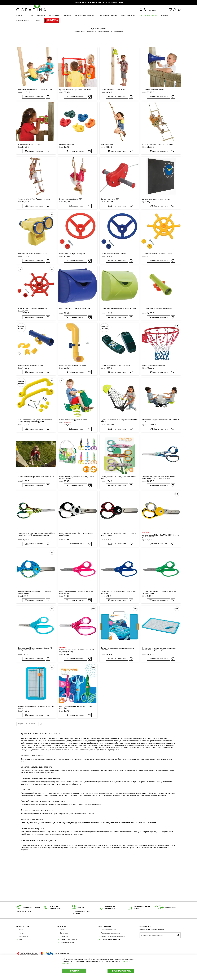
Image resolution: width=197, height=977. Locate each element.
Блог (20, 939)
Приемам (74, 971)
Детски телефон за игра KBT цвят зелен (115, 365)
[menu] (98, 18)
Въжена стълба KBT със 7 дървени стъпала (34, 199)
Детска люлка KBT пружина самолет (73, 420)
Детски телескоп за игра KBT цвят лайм (157, 308)
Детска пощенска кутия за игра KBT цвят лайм (118, 308)
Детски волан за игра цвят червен (72, 254)
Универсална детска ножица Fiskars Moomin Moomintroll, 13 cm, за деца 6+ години (158, 477)
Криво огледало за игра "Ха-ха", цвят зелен (75, 90)
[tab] (160, 928)
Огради (62, 930)
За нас (21, 930)
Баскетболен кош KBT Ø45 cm (153, 365)
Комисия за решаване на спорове (113, 936)
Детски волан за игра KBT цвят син (114, 254)
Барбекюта (64, 933)
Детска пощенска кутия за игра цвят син (74, 308)
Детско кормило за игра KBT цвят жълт (157, 254)
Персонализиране (121, 971)
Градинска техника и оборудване (84, 31)
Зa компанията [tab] (22, 926)
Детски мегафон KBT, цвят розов (30, 144)
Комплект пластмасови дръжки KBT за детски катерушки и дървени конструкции (35, 421)
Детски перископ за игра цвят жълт (72, 365)
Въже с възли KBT (107, 144)
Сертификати (23, 936)
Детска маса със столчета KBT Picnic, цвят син (35, 90)
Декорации (64, 936)
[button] (48, 97)
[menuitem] (19, 15)
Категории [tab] (61, 926)
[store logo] (31, 10)
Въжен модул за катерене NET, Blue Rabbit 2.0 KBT (36, 477)
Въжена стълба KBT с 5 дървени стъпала (157, 144)
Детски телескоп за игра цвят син (30, 365)
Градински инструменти (68, 939)
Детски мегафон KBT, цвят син (153, 90)
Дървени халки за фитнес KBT (70, 199)
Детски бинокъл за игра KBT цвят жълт (32, 254)
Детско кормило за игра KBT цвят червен (33, 308)
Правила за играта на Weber (111, 939)
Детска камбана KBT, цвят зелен (113, 90)
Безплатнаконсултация (55, 908)
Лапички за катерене (67, 144)
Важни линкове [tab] (104, 926)
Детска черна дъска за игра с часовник (157, 199)
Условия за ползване (108, 930)
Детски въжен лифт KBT (110, 199)
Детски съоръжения (104, 31)
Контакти (22, 933)
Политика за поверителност (111, 933)
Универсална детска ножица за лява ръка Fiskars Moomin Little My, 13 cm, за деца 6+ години (36, 534)
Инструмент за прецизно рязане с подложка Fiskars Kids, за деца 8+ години (159, 649)
